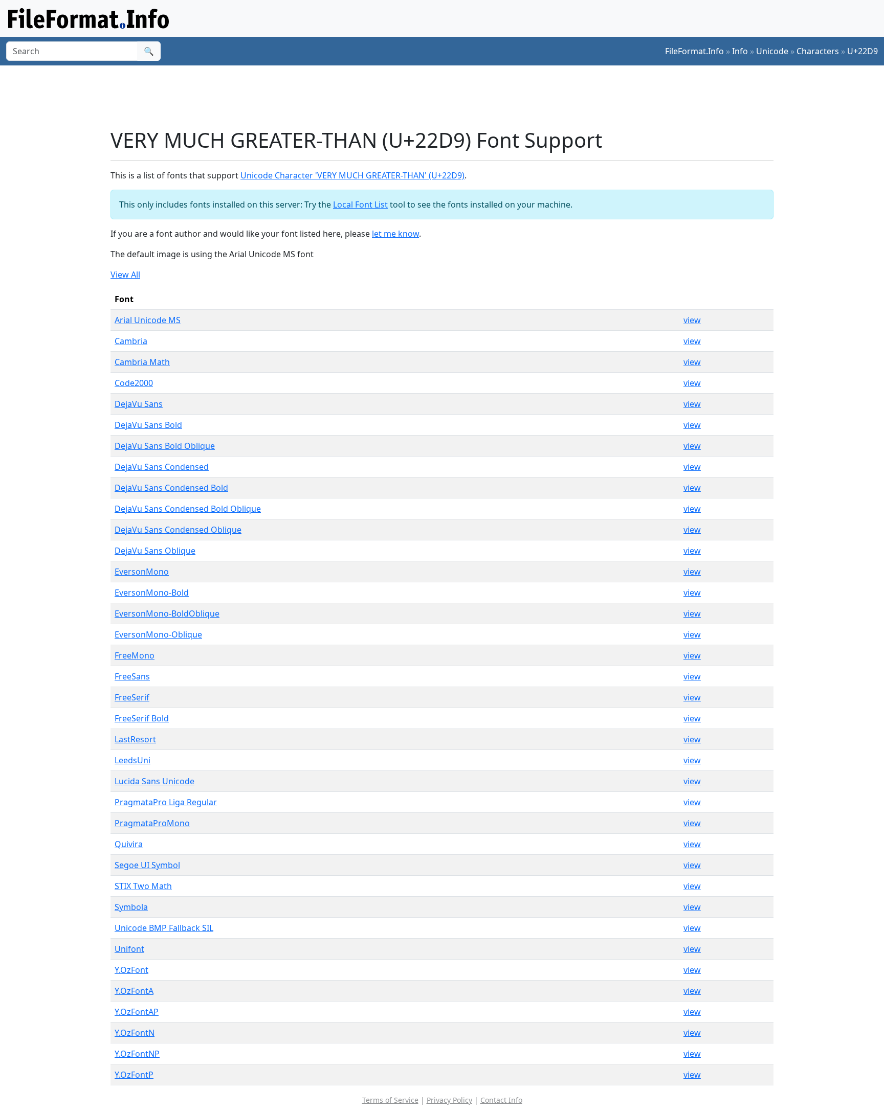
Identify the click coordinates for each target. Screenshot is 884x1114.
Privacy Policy (449, 1100)
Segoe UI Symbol (147, 865)
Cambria (131, 341)
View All (125, 274)
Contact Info (501, 1100)
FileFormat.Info (694, 51)
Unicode (772, 51)
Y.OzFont (131, 969)
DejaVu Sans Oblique (155, 550)
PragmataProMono (152, 823)
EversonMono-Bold (152, 592)
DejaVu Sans (139, 404)
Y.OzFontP (134, 1074)
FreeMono (134, 655)
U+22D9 (862, 51)
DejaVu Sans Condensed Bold (171, 487)
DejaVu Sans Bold (148, 424)
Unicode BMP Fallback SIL (164, 928)
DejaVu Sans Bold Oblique (165, 445)
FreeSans (132, 676)
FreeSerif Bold (142, 718)
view (692, 320)
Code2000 (134, 383)
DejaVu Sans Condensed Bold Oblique (188, 508)
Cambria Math (142, 362)
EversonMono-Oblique (158, 634)
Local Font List (360, 204)
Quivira (129, 844)
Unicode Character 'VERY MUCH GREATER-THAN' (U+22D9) (352, 175)
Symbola (131, 907)
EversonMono (142, 571)
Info (740, 51)
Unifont (129, 948)
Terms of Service (390, 1100)
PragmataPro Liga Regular (166, 802)
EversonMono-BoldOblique (167, 613)
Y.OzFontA (134, 990)
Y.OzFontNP (137, 1053)
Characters (818, 51)
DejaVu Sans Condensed (162, 466)
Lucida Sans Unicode (154, 781)
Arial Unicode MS (148, 320)
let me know (395, 233)
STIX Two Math (143, 886)
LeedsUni (132, 760)
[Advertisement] (448, 97)
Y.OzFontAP (137, 1011)
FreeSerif (132, 697)
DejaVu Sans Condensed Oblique (178, 529)
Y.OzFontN (134, 1032)
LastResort (135, 739)
